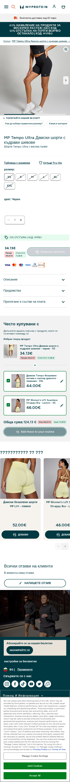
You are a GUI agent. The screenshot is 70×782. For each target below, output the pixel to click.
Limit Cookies (35, 766)
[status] (14, 220)
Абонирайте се (20, 650)
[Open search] (13, 6)
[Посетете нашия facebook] (15, 684)
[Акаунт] (54, 6)
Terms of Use (59, 749)
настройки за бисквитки (20, 661)
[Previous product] (58, 546)
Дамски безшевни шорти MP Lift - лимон (20, 504)
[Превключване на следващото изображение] (66, 80)
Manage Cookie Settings (35, 756)
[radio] (9, 177)
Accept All (34, 775)
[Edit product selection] (61, 381)
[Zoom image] (66, 49)
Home (6, 41)
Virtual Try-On (52, 162)
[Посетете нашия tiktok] (23, 684)
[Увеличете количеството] (21, 220)
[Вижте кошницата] (63, 7)
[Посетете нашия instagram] (6, 684)
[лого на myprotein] (33, 7)
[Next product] (65, 546)
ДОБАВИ (23, 534)
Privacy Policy (40, 749)
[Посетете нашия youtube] (31, 684)
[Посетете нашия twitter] (39, 684)
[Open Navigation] (6, 7)
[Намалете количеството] (8, 220)
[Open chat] (47, 684)
